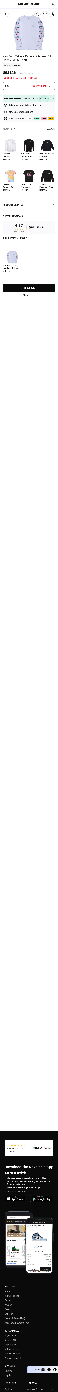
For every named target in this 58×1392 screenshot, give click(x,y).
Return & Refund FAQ (15, 1318)
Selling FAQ (10, 1340)
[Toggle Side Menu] (4, 4)
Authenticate (11, 1349)
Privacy (8, 1304)
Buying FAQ (10, 1335)
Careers (9, 1309)
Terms (8, 1300)
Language (10, 1383)
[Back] (6, 14)
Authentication (12, 1295)
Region (33, 1383)
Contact (9, 1313)
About (8, 1291)
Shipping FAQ (11, 1344)
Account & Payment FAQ (17, 1323)
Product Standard (13, 1353)
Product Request (13, 1358)
